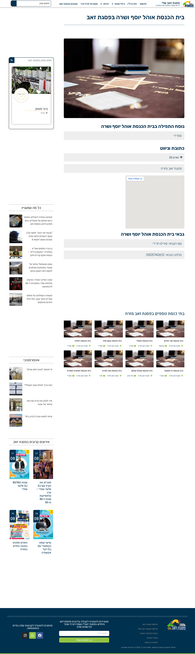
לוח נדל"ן (132, 3)
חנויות (43, 113)
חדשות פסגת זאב (150, 624)
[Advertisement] (91, 194)
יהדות (106, 3)
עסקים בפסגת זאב (68, 3)
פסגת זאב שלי (171, 3)
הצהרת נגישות (151, 642)
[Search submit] (14, 3)
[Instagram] (25, 635)
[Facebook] (39, 635)
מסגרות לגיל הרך (89, 3)
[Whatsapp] (32, 635)
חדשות (143, 3)
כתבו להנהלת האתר (149, 633)
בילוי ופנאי (119, 3)
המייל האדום (152, 638)
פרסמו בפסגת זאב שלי (148, 629)
